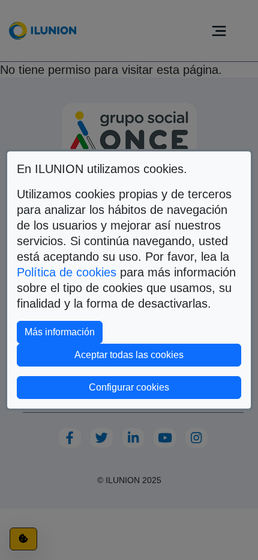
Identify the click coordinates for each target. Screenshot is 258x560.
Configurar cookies (165, 387)
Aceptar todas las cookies (129, 355)
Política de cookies (66, 272)
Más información (64, 331)
